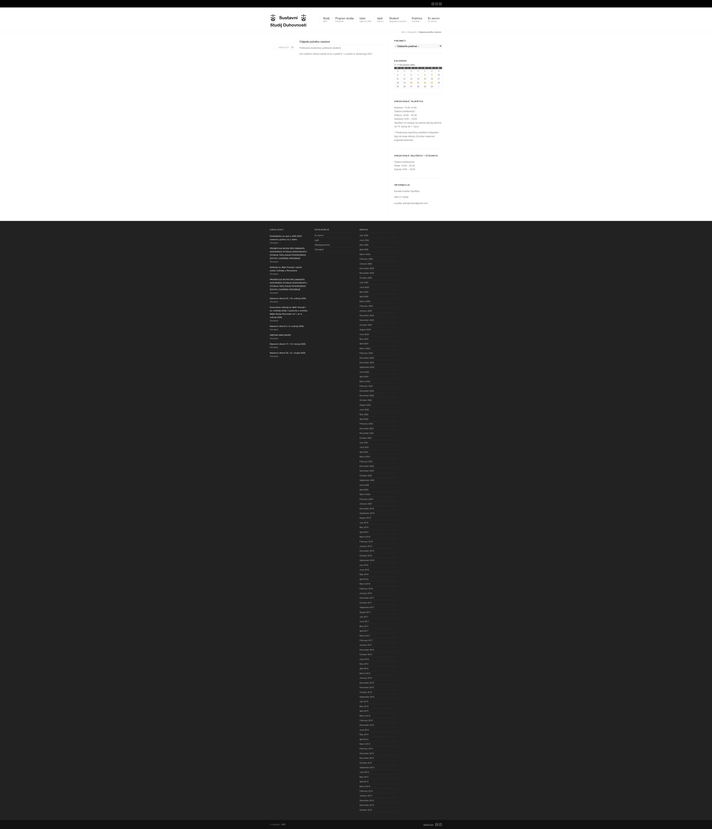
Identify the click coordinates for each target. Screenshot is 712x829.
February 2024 (366, 352)
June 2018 (364, 569)
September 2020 (367, 480)
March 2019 (365, 536)
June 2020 (364, 484)
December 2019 (367, 508)
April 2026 (364, 249)
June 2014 (364, 729)
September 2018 (367, 560)
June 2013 (364, 771)
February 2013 (366, 790)
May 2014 (364, 734)
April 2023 (364, 376)
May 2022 (364, 414)
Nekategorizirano (322, 244)
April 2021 (364, 451)
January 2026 (366, 263)
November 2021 (367, 432)
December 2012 (367, 800)
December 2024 (367, 315)
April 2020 (364, 489)
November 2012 (367, 804)
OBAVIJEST (283, 47)
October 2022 (366, 399)
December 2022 (367, 390)
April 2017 (364, 630)
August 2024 (365, 329)
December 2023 (367, 357)
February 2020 (366, 498)
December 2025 (367, 268)
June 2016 (364, 659)
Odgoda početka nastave (314, 41)
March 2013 (365, 786)
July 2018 (364, 564)
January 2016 (366, 677)
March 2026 (365, 254)
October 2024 (366, 324)
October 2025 (366, 277)
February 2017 (366, 640)
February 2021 (366, 461)
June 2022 (364, 409)
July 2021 (364, 442)
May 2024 (364, 338)
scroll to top (428, 824)
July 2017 (364, 616)
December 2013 (367, 753)
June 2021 (364, 447)
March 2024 (365, 348)
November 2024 (367, 319)
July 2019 (364, 522)
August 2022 (365, 404)
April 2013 (364, 781)
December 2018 (367, 550)
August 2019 (365, 517)
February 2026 (366, 258)
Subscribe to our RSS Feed (437, 4)
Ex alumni (319, 235)
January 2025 (366, 310)
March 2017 (365, 635)
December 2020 (367, 465)
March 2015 (365, 715)
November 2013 (367, 757)
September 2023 (367, 366)
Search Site (440, 4)
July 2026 (364, 235)
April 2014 (364, 739)
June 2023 (364, 371)
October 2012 (366, 809)
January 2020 (366, 503)
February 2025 (366, 305)
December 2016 (367, 649)
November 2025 (367, 272)
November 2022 (367, 395)
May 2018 (364, 574)
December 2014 (367, 724)
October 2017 (366, 602)
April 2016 (364, 668)
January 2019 (366, 546)
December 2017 (367, 597)
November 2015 (367, 687)
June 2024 (364, 334)
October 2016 (366, 654)
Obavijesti (411, 31)
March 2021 (365, 456)
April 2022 (364, 418)
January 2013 (366, 795)
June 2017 (364, 621)
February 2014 (366, 748)
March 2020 (365, 494)
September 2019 (367, 513)
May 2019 (364, 527)
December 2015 (367, 682)
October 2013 (366, 762)
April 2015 (364, 710)
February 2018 (366, 588)
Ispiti (317, 240)
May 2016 (364, 663)
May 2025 (364, 291)
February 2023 (366, 385)
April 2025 (364, 296)
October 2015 (366, 692)
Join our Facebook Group (433, 4)
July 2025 (364, 282)
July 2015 (364, 701)
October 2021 (366, 437)
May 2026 (364, 244)
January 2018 (366, 593)
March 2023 (365, 381)
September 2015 (367, 696)
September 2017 (367, 607)
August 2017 (365, 611)
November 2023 (367, 362)
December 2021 (367, 428)
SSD (288, 20)
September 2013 (367, 767)
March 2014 (365, 743)
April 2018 (364, 579)
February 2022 (366, 423)
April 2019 (364, 531)
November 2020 (367, 470)
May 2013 (364, 776)
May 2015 (364, 706)
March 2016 (365, 673)
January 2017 (366, 644)
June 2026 (364, 240)
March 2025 (365, 301)
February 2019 (366, 541)
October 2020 (366, 475)
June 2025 (364, 287)
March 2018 (365, 583)
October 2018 (366, 555)
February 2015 (366, 720)
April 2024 (364, 343)
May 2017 (364, 626)
